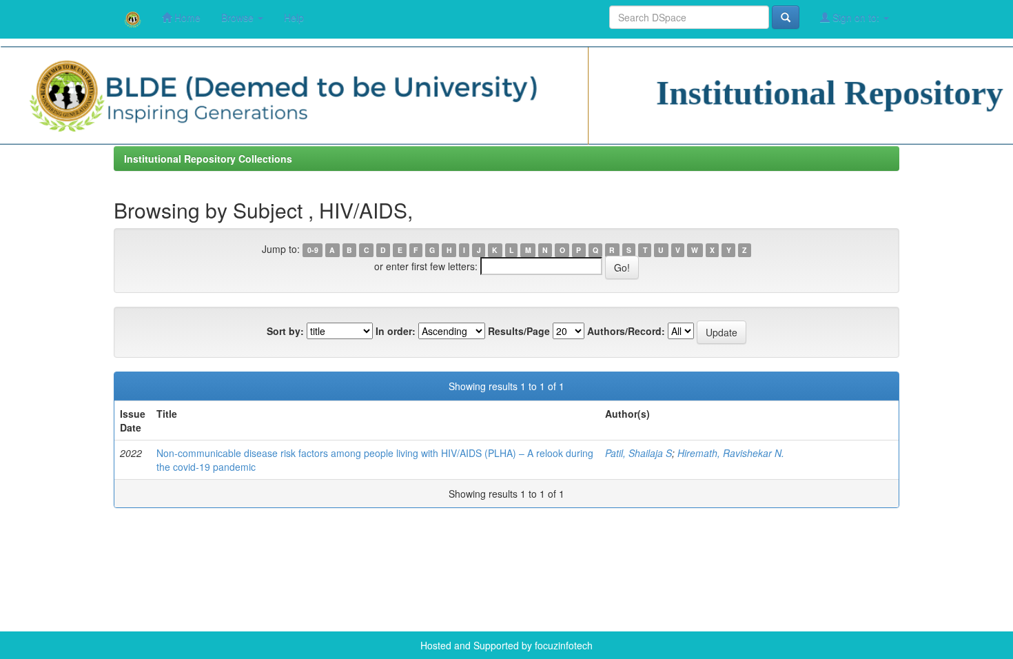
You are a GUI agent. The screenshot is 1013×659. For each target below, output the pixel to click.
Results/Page (519, 331)
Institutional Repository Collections (208, 158)
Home (186, 17)
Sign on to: (856, 17)
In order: (396, 331)
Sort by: (285, 331)
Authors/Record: (626, 331)
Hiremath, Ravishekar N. (730, 453)
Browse (238, 17)
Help (294, 17)
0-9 (312, 250)
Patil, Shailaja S (638, 453)
